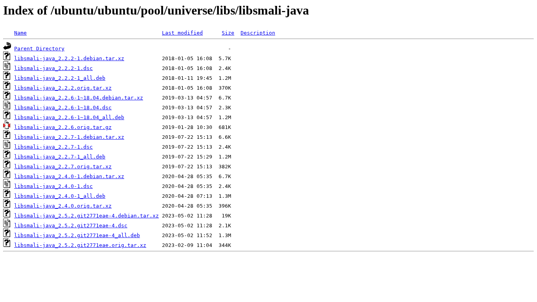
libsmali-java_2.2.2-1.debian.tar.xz (69, 58)
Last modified (182, 33)
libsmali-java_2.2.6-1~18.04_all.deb (69, 117)
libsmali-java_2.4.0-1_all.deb (59, 196)
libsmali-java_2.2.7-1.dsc (53, 147)
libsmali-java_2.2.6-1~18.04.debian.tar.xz (78, 98)
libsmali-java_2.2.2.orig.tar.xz (63, 88)
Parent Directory (39, 49)
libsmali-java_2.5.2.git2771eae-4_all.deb (77, 235)
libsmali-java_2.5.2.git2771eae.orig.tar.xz (80, 245)
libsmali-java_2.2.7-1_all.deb (59, 157)
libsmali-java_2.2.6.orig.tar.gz (63, 127)
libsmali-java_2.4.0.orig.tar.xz (63, 206)
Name (20, 33)
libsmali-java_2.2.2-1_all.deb (59, 78)
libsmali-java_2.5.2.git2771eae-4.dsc (70, 225)
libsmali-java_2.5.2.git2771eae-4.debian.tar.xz (86, 216)
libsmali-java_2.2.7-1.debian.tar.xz (69, 137)
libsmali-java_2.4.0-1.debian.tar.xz (69, 176)
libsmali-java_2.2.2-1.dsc (53, 68)
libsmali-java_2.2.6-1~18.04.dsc (63, 107)
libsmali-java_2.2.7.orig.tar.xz (63, 166)
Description (258, 33)
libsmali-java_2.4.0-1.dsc (53, 186)
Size (228, 33)
